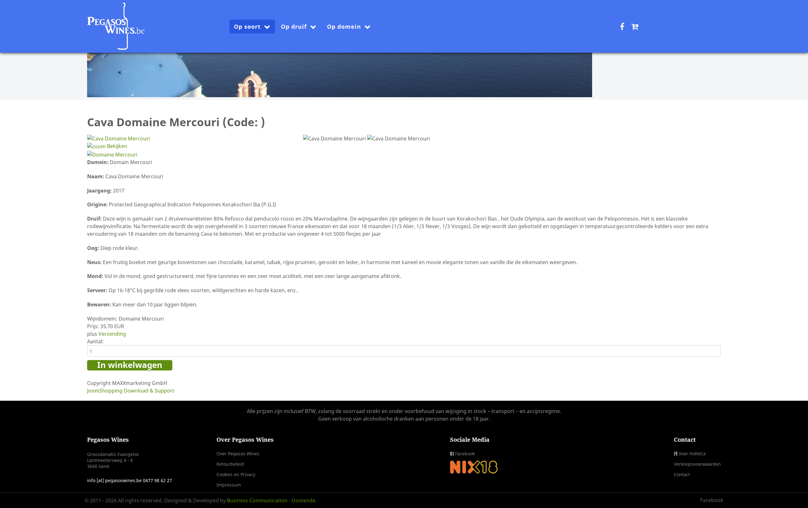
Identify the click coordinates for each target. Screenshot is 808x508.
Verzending (112, 333)
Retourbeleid (230, 464)
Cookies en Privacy (236, 474)
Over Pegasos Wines (238, 454)
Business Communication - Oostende (271, 500)
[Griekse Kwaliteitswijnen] (339, 58)
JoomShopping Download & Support (130, 390)
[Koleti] (116, 25)
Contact (682, 474)
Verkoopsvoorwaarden (697, 464)
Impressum (229, 485)
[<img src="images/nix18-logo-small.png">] (473, 467)
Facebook (465, 454)
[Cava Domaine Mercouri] (334, 138)
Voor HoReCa (692, 454)
